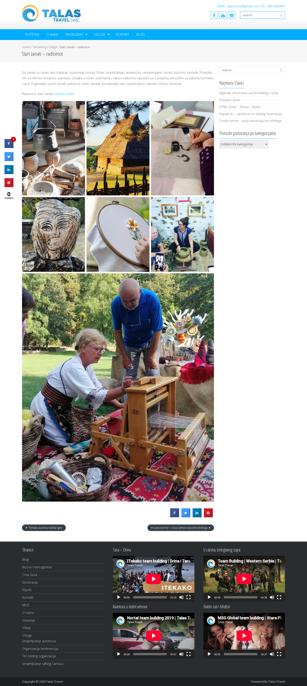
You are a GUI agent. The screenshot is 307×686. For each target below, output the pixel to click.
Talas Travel (276, 681)
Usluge (99, 34)
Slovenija (28, 620)
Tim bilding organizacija (39, 656)
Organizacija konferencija (40, 648)
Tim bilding (74, 34)
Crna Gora (29, 575)
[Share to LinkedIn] (197, 516)
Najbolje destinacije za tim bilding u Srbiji (248, 93)
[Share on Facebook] (174, 516)
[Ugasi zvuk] (181, 597)
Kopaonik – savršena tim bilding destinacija (250, 114)
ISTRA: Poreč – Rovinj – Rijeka (239, 107)
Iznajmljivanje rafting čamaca (42, 664)
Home (26, 47)
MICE (25, 605)
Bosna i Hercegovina (37, 567)
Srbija (26, 628)
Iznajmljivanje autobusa (39, 641)
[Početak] (118, 597)
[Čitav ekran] (188, 597)
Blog (140, 34)
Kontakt (122, 34)
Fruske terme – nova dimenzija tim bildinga (179, 528)
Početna (32, 34)
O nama (52, 34)
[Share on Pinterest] (208, 516)
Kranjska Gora (229, 100)
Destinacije (30, 582)
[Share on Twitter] (185, 516)
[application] (153, 579)
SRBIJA (53, 47)
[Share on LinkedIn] (8, 172)
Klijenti (26, 590)
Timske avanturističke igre (45, 528)
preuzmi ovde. (64, 94)
